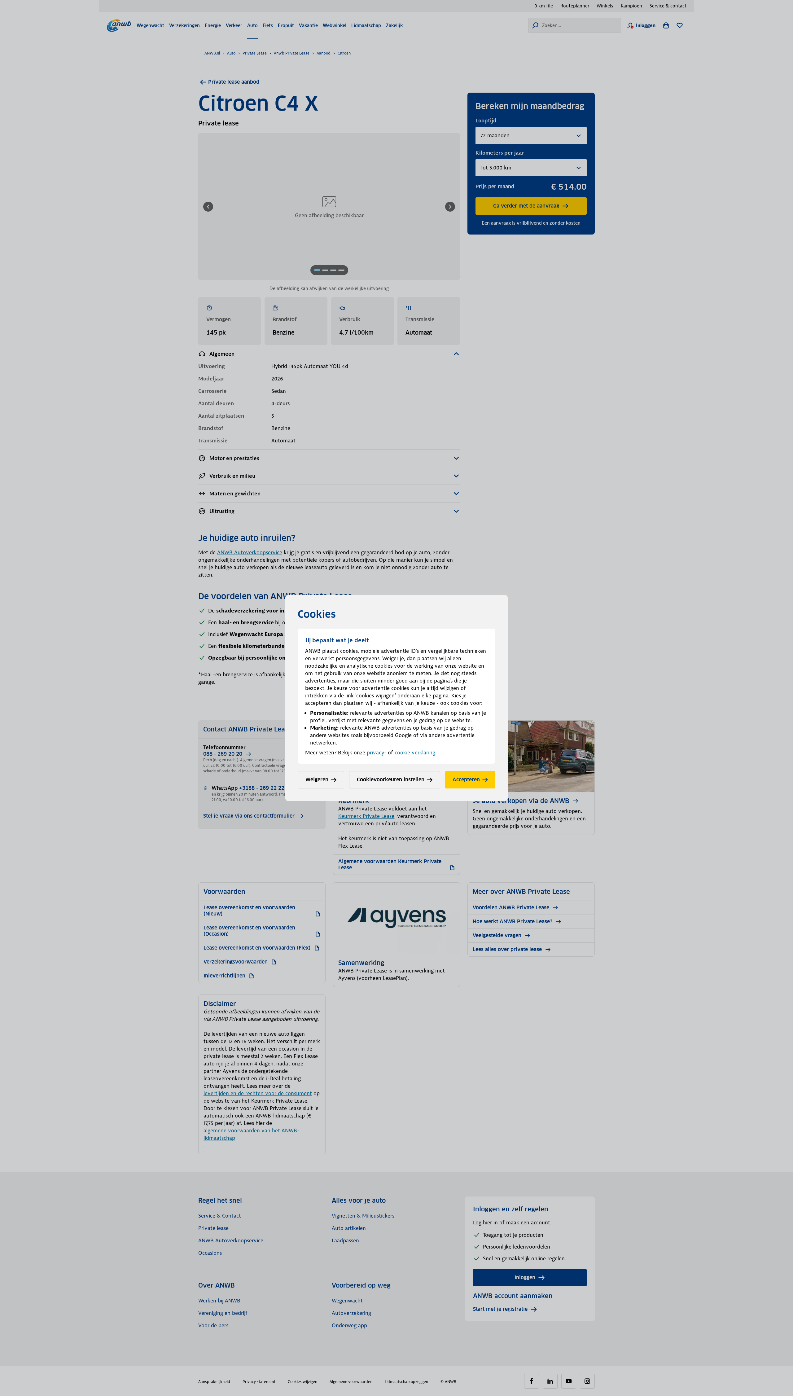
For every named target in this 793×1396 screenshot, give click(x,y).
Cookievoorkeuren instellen (390, 779)
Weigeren (316, 779)
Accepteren (466, 779)
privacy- (376, 752)
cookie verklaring (415, 752)
